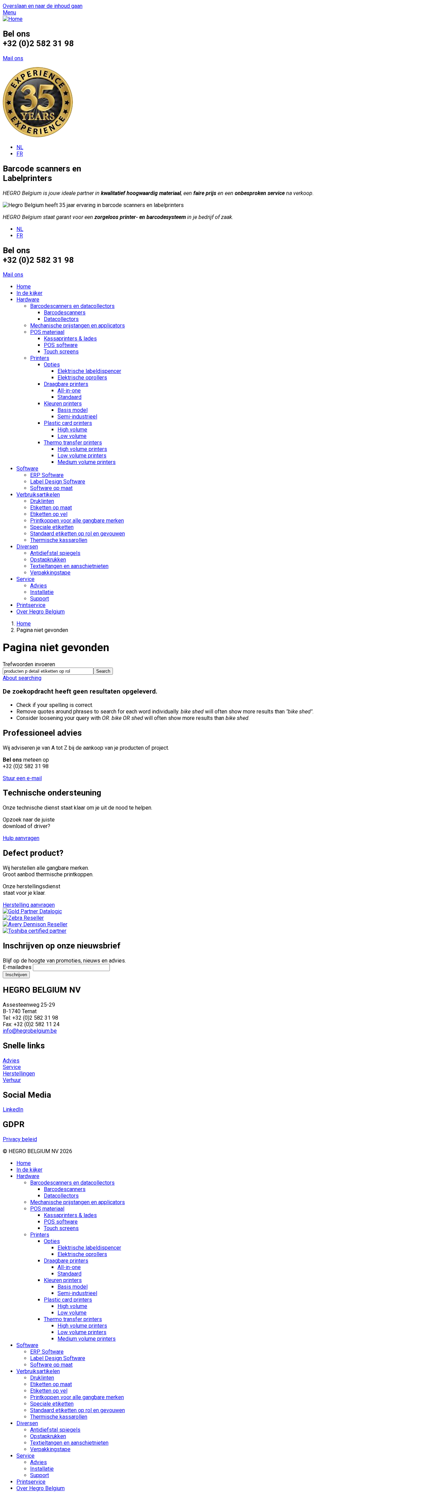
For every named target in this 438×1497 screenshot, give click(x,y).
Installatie (42, 592)
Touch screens (61, 351)
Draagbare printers (66, 384)
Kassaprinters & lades (70, 338)
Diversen (27, 546)
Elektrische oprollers (82, 377)
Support (39, 598)
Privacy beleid (20, 1139)
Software (27, 468)
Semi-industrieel (77, 416)
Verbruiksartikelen (38, 494)
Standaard (69, 397)
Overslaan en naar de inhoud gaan (42, 6)
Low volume (72, 436)
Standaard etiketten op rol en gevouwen (77, 533)
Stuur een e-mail (22, 778)
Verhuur (12, 1080)
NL (19, 147)
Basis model (72, 410)
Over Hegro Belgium (40, 611)
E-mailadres (17, 967)
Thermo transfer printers (73, 442)
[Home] (13, 19)
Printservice (31, 605)
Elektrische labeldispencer (89, 371)
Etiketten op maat (51, 507)
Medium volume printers (86, 462)
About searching (22, 678)
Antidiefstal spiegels (55, 553)
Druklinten (42, 501)
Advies (38, 585)
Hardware (27, 299)
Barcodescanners (65, 312)
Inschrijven (16, 974)
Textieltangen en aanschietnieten (69, 566)
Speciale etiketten (52, 527)
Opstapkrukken (48, 559)
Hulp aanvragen (21, 838)
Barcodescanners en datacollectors (72, 306)
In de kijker (29, 293)
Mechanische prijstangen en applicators (77, 325)
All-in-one (69, 390)
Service (25, 579)
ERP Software (47, 475)
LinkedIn (13, 1109)
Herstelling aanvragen (29, 905)
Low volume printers (81, 455)
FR (19, 154)
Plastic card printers (68, 423)
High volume (72, 429)
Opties (52, 364)
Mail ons (13, 58)
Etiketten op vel (48, 514)
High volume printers (82, 449)
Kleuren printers (63, 403)
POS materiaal (47, 332)
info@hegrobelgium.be (30, 1031)
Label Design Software (57, 481)
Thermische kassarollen (58, 540)
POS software (61, 345)
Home (23, 286)
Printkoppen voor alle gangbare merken (77, 520)
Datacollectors (61, 319)
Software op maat (51, 488)
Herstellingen (19, 1073)
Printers (39, 358)
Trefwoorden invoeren (29, 664)
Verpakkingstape (50, 572)
